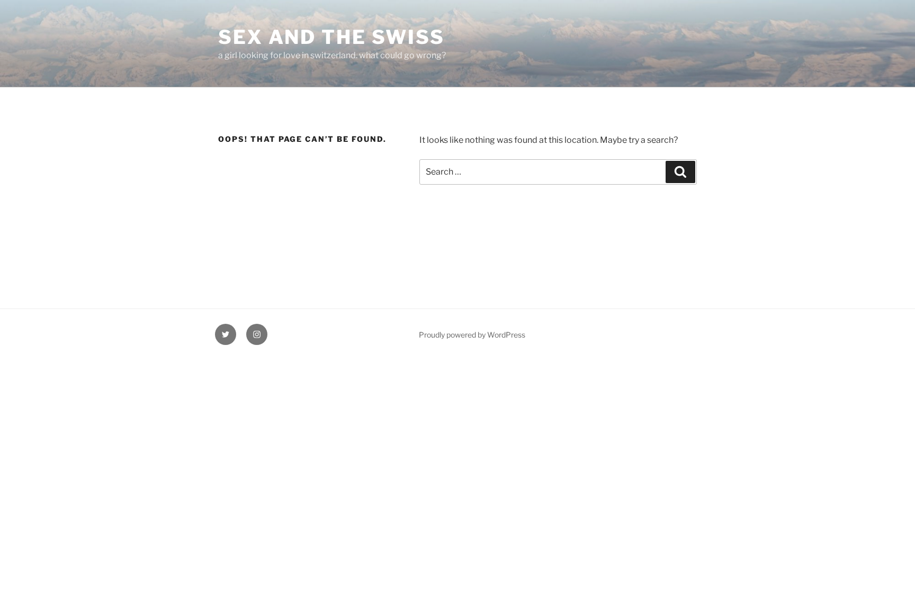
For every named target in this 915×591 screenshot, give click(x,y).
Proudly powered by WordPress (472, 334)
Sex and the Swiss (331, 37)
